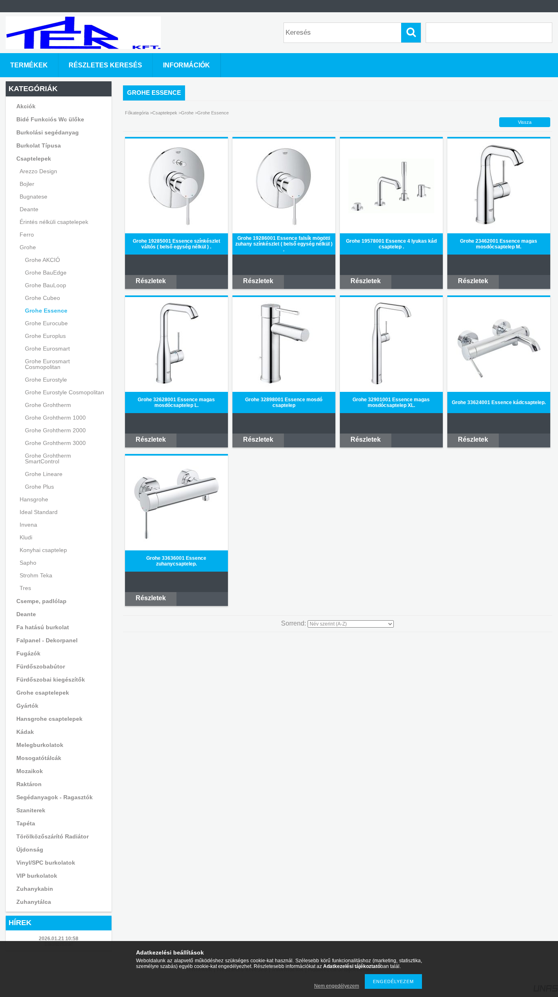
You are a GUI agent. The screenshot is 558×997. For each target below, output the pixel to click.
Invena (28, 524)
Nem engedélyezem (336, 986)
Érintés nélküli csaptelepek (54, 222)
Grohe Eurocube (46, 323)
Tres (25, 588)
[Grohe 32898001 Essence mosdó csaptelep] (284, 386)
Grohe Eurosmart (47, 348)
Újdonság (29, 849)
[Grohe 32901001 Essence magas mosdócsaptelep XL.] (391, 386)
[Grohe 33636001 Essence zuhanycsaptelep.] (176, 544)
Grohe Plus (39, 486)
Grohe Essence (46, 310)
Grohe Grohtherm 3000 (55, 443)
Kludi (26, 537)
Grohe (187, 112)
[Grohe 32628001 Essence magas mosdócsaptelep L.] (176, 386)
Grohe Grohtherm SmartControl (48, 458)
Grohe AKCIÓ (42, 260)
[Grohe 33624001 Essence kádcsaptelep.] (499, 379)
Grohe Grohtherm (48, 405)
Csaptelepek (165, 112)
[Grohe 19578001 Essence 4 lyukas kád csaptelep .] (391, 212)
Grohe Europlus (45, 336)
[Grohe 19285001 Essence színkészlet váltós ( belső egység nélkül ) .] (176, 227)
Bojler (27, 184)
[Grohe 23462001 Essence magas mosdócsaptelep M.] (498, 227)
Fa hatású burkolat (42, 627)
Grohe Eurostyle (46, 379)
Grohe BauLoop (45, 285)
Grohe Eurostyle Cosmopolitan (64, 392)
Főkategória (137, 112)
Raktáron (29, 784)
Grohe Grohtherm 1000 (55, 417)
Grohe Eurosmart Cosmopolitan (47, 364)
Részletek (151, 280)
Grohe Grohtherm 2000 (55, 430)
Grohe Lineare (43, 474)
